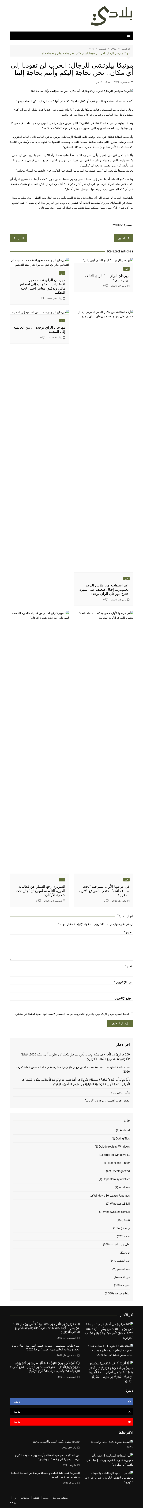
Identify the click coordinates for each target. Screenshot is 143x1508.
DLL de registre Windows (114, 1146)
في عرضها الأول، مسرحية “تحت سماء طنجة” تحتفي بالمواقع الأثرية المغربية (104, 891)
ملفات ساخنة (122, 1293)
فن (97, 82)
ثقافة (127, 1219)
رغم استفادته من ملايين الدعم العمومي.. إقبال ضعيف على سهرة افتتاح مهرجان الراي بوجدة (104, 589)
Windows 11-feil (120, 1203)
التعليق (128, 932)
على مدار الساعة (120, 1244)
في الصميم (123, 1268)
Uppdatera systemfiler (116, 1179)
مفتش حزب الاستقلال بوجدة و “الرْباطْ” (107, 1100)
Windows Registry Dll (116, 1211)
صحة (127, 1236)
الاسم (129, 966)
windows (124, 1187)
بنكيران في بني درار (118, 1092)
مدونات (125, 1285)
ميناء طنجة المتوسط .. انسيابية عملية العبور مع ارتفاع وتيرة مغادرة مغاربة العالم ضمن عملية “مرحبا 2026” (73, 1069)
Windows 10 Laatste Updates (111, 1195)
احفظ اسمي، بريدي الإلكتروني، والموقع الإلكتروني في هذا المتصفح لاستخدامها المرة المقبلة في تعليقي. (72, 1013)
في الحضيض (122, 1260)
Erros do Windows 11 (116, 1154)
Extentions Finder (119, 1162)
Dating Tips (123, 1138)
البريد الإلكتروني (123, 982)
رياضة (126, 1228)
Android (125, 1130)
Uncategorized (121, 1171)
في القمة (124, 1277)
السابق (122, 238)
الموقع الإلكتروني (123, 998)
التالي (20, 238)
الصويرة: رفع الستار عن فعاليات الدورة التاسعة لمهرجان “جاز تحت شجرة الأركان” (40, 891)
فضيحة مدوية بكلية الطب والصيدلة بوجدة (56, 1441)
